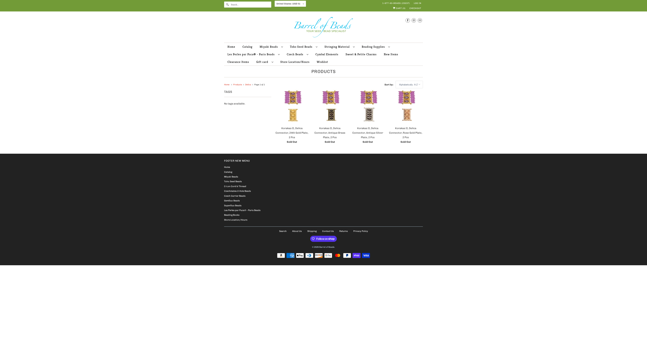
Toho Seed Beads (302, 47)
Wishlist (322, 62)
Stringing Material (338, 47)
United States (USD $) (288, 4)
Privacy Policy (360, 231)
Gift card (263, 62)
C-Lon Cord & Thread (235, 186)
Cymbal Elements (326, 54)
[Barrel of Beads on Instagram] (414, 20)
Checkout (415, 8)
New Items (391, 54)
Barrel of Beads (326, 247)
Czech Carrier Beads (234, 196)
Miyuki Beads (270, 47)
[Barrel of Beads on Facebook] (408, 20)
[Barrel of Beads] (323, 28)
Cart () (400, 8)
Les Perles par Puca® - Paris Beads (251, 54)
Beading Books (231, 215)
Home (231, 47)
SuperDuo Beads (232, 205)
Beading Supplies (374, 47)
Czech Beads (296, 54)
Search (283, 231)
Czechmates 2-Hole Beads (237, 191)
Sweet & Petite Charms (361, 54)
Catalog (247, 47)
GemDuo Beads (232, 200)
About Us (297, 231)
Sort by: (389, 84)
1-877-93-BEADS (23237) (396, 3)
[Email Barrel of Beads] (420, 20)
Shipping (312, 231)
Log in (417, 3)
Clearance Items (238, 62)
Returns (343, 231)
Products (323, 71)
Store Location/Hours (295, 62)
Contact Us (328, 231)
